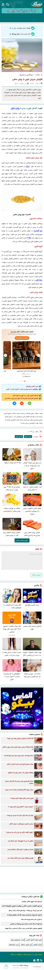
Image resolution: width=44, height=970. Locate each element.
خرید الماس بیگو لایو (32, 386)
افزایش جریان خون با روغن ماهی (27, 79)
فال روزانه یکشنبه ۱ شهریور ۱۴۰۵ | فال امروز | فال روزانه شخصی (12, 629)
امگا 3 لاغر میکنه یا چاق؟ (12, 462)
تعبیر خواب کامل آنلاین (34, 940)
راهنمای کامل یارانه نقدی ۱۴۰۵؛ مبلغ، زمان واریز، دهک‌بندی (21, 398)
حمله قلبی (39, 280)
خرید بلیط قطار (14, 944)
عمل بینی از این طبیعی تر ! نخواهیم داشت (12, 606)
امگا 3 (29, 238)
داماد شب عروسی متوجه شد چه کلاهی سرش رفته (32, 675)
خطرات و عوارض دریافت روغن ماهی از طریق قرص (11, 509)
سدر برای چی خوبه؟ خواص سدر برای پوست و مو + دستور (32, 465)
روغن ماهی (15, 108)
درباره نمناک (27, 954)
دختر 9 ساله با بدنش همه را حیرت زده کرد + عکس (11, 654)
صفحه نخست (37, 954)
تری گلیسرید (38, 231)
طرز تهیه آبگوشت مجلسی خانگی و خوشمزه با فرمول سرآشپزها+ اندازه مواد (22, 906)
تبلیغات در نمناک (15, 954)
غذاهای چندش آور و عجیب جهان (32, 627)
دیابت (27, 166)
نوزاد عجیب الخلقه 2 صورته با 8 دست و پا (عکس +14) (32, 654)
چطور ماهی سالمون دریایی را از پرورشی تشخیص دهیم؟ (32, 511)
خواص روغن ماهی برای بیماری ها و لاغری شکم (32, 534)
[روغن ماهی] (22, 199)
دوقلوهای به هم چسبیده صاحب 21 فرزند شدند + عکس (22, 389)
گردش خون (19, 436)
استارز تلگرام (38, 944)
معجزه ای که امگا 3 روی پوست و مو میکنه (12, 488)
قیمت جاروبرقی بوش (17, 940)
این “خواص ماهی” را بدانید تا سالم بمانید (32, 488)
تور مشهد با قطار (26, 944)
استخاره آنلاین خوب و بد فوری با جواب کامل (25, 395)
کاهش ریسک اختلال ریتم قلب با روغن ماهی (11, 534)
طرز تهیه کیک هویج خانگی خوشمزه (32, 901)
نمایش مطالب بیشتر (22, 540)
